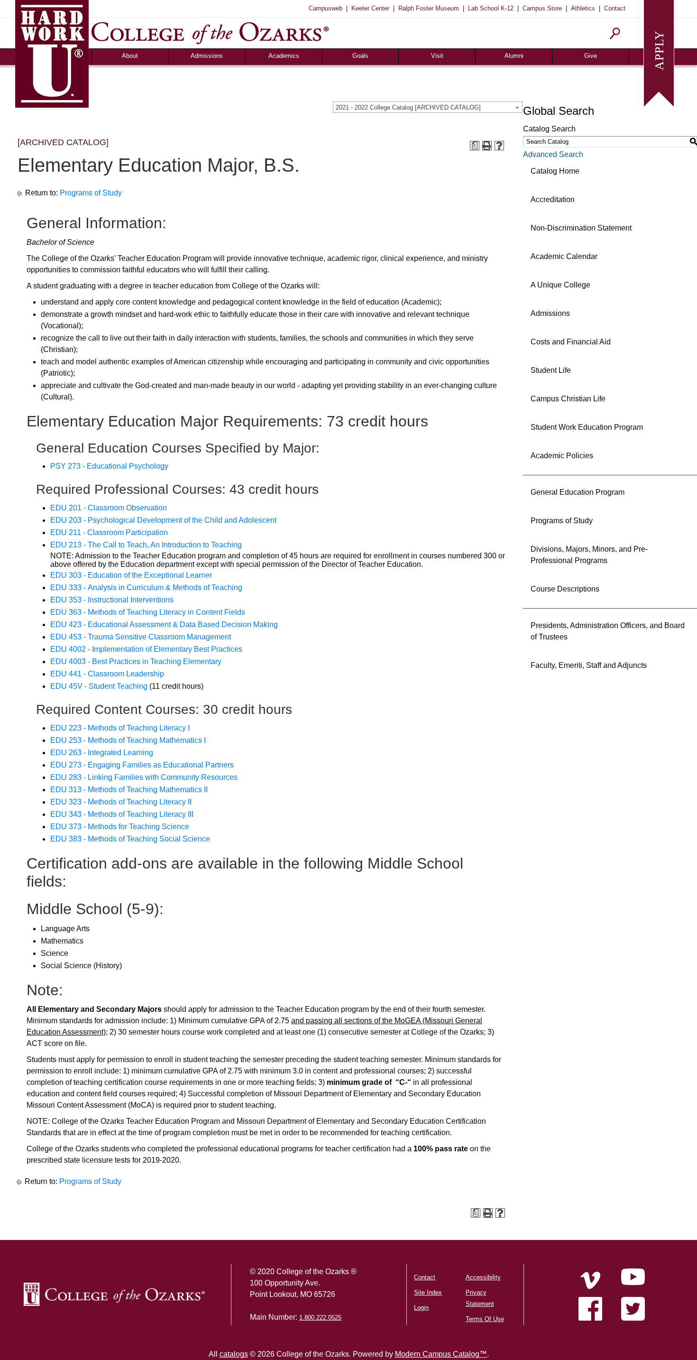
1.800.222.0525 (320, 1317)
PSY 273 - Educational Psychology (109, 466)
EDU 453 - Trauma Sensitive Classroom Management (140, 637)
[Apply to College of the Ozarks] (658, 52)
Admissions (207, 55)
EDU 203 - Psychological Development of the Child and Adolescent (163, 520)
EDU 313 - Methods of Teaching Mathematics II (129, 790)
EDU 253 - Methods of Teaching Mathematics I (128, 740)
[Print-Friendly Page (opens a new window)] (487, 145)
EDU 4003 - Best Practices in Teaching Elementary (135, 661)
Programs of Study (91, 193)
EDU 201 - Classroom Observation (108, 508)
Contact (614, 8)
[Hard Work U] (52, 52)
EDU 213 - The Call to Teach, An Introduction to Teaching (146, 545)
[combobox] (428, 107)
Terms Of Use (485, 1319)
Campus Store (542, 8)
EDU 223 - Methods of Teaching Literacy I (120, 728)
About (130, 55)
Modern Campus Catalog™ (441, 1354)
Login (421, 1307)
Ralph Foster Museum (428, 8)
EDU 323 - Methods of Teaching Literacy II (121, 802)
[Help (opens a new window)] (499, 145)
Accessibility (483, 1277)
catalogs (234, 1354)
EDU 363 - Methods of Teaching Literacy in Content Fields (147, 612)
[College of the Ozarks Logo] (114, 1294)
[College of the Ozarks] (210, 33)
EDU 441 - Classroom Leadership (107, 674)
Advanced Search (553, 154)
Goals (360, 55)
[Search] (615, 33)
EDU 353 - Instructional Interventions (112, 600)
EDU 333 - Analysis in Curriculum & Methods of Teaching (146, 587)
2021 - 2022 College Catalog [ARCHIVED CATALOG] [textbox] (408, 107)
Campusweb (325, 8)
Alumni (513, 55)
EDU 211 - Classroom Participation (109, 532)
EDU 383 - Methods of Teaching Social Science (130, 839)
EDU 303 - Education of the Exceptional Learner (131, 575)
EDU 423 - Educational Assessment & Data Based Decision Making (164, 624)
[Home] (590, 1280)
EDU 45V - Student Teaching (98, 686)
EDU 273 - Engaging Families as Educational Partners (142, 765)
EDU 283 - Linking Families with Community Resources (144, 777)
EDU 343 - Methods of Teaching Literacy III (121, 814)
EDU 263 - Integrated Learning (101, 753)
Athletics (583, 8)
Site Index (428, 1292)
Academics (283, 55)
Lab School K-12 (491, 8)
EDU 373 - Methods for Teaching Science (119, 827)
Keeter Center (370, 8)
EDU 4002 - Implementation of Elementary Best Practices (146, 649)
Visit (437, 55)
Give (590, 55)
